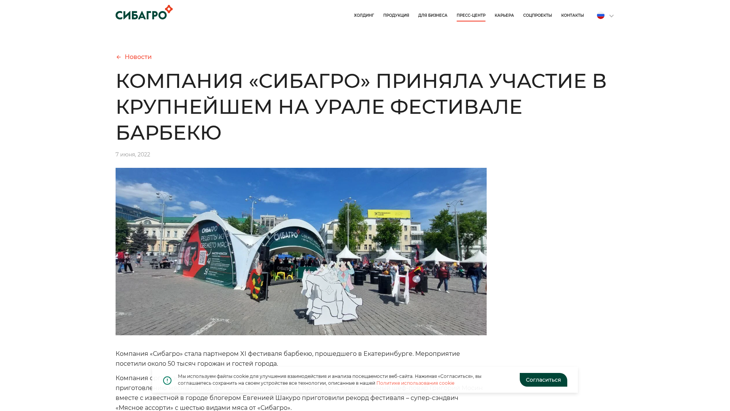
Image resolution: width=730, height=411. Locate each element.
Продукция (396, 15)
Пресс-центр (471, 15)
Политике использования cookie (415, 383)
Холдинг (364, 15)
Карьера (504, 15)
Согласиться (543, 379)
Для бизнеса (433, 15)
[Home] (144, 12)
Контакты (572, 15)
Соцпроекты (537, 15)
